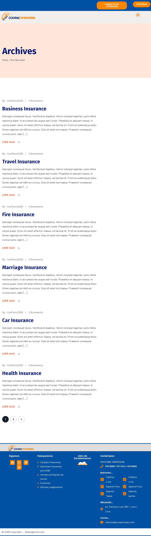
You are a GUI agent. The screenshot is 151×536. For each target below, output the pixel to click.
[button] (138, 14)
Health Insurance (21, 373)
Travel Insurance (21, 162)
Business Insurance (24, 109)
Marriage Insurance (24, 267)
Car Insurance (18, 320)
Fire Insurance (18, 214)
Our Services (17, 59)
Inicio (5, 59)
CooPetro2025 (15, 100)
